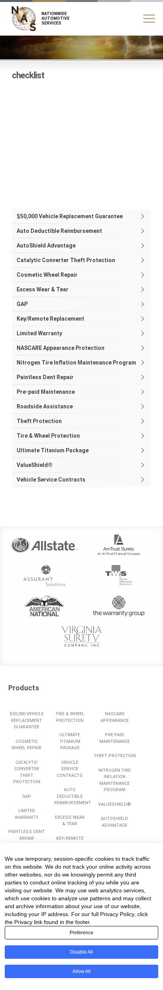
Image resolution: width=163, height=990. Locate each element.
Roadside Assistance (45, 406)
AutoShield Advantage (46, 245)
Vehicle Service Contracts (51, 479)
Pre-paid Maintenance (46, 392)
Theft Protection (39, 421)
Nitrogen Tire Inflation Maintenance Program (76, 362)
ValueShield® (35, 465)
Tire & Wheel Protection (48, 436)
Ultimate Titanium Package (53, 450)
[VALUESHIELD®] (115, 797)
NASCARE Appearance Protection (60, 348)
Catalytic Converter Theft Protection (66, 260)
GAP (22, 304)
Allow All (81, 971)
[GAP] (26, 789)
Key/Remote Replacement (50, 319)
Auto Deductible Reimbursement (59, 231)
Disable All (81, 952)
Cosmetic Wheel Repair (47, 275)
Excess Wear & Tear (42, 289)
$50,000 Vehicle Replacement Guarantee (70, 216)
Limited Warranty (39, 333)
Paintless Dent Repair (45, 377)
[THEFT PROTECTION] (115, 748)
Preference (81, 932)
